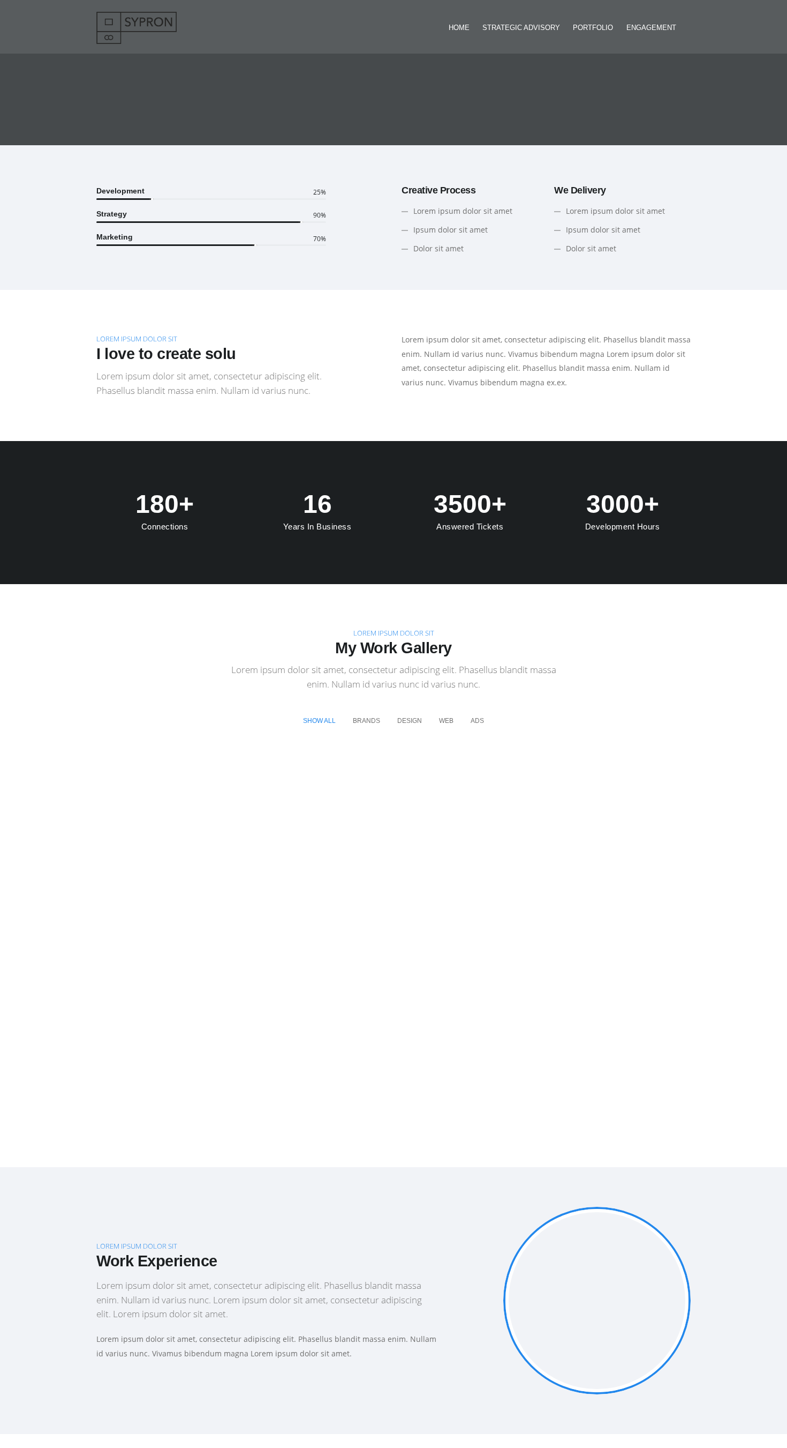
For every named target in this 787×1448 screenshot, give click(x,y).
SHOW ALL (319, 721)
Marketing (114, 237)
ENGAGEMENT (651, 28)
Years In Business (317, 526)
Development (120, 190)
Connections (164, 526)
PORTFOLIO (593, 28)
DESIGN (409, 721)
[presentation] (490, 1299)
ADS (477, 721)
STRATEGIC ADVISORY (521, 28)
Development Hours (622, 526)
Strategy (111, 214)
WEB (446, 721)
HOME (459, 28)
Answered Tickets (469, 526)
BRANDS (366, 721)
